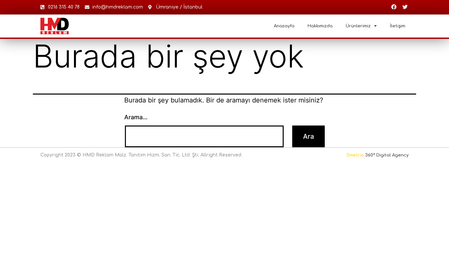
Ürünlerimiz (358, 26)
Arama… (136, 117)
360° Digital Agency (377, 155)
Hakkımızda (320, 26)
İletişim (397, 26)
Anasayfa (284, 26)
